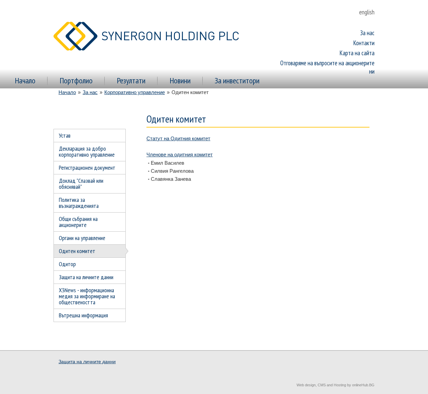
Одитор (67, 264)
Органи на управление (82, 238)
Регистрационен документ (87, 167)
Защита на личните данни (86, 277)
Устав (65, 135)
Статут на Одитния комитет (178, 138)
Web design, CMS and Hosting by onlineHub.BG (335, 385)
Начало (25, 80)
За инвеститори (237, 80)
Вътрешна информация (83, 315)
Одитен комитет (77, 251)
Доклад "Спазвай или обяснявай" (81, 183)
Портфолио (76, 80)
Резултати (131, 80)
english (366, 12)
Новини (180, 80)
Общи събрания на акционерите (78, 222)
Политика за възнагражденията (79, 203)
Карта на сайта (357, 53)
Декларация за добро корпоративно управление (87, 151)
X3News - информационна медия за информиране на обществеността (87, 296)
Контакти (363, 43)
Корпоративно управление (134, 92)
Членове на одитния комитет (179, 154)
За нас (367, 33)
